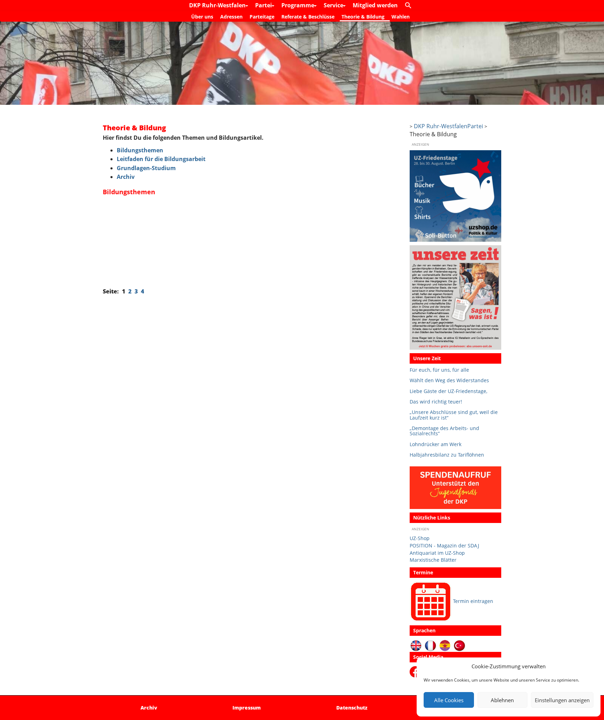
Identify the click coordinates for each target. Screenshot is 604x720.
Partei (264, 5)
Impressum (246, 707)
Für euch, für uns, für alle (439, 369)
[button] (410, 5)
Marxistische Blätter (433, 560)
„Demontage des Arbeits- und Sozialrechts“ (444, 431)
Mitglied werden (375, 5)
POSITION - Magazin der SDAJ (444, 545)
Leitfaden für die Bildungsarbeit (161, 159)
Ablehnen (502, 700)
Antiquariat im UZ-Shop (437, 553)
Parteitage (262, 16)
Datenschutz (351, 707)
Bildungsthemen (140, 150)
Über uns (202, 16)
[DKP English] (416, 645)
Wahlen (400, 16)
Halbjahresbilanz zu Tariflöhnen (447, 454)
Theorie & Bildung (362, 16)
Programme (298, 5)
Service (334, 5)
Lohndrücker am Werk (435, 444)
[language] (430, 645)
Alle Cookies (448, 700)
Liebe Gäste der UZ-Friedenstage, (448, 391)
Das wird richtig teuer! (436, 401)
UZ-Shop (420, 538)
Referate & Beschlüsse (308, 16)
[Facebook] (416, 671)
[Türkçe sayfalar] (459, 645)
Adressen (231, 16)
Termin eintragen (473, 601)
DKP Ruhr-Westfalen (218, 5)
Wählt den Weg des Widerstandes (449, 380)
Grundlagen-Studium (146, 168)
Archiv (126, 177)
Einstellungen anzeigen (562, 700)
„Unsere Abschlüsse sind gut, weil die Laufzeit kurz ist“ (454, 414)
